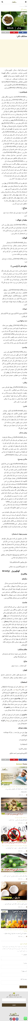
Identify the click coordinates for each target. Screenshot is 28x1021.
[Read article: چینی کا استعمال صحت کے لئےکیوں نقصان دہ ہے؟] (14, 835)
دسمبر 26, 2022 (22, 936)
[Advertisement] (14, 53)
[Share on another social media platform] (5, 32)
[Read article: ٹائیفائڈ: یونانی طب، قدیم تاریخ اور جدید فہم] (14, 776)
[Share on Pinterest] (14, 32)
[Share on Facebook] (23, 32)
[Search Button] (2, 2)
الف (3, 813)
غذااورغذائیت (6, 897)
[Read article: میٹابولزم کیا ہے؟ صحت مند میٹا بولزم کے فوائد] (14, 919)
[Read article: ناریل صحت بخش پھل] (14, 891)
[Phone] (11, 1019)
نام (25, 963)
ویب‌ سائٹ (24, 979)
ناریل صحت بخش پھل (22, 901)
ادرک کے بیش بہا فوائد (21, 817)
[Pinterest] (14, 1019)
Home (26, 6)
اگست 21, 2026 (22, 795)
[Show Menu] (25, 2)
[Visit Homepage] (14, 2)
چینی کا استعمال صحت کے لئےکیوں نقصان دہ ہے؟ (14, 845)
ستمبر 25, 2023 (22, 823)
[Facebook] (17, 1019)
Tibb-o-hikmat (7, 782)
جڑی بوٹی (22, 6)
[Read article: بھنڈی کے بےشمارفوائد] (14, 863)
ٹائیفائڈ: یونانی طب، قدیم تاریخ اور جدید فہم (14, 786)
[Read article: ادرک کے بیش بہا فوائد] (14, 807)
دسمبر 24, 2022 (22, 907)
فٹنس (3, 925)
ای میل (24, 971)
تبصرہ (24, 954)
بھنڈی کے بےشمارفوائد (21, 873)
